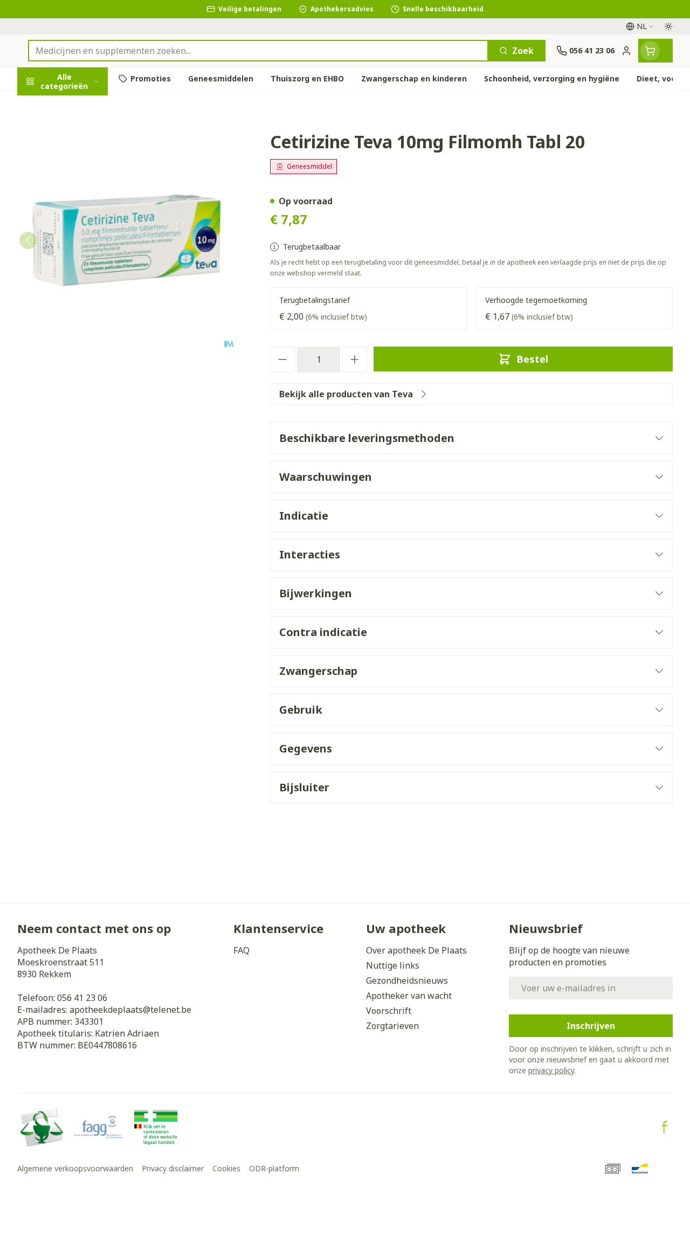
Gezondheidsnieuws (407, 980)
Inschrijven (591, 1026)
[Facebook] (665, 1127)
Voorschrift (388, 1011)
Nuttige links (392, 965)
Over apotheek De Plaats (416, 950)
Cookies (226, 1168)
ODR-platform (274, 1168)
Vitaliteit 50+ (86, 242)
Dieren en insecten (86, 318)
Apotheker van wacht (409, 996)
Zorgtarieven (392, 1026)
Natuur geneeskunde (86, 267)
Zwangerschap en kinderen (86, 213)
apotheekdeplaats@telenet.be (130, 1010)
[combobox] (258, 50)
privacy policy (551, 1070)
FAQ (241, 950)
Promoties (48, 104)
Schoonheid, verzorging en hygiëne (86, 138)
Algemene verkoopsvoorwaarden (75, 1168)
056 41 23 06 (82, 998)
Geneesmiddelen (86, 343)
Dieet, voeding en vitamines (86, 178)
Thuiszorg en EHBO (86, 292)
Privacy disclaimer (173, 1168)
